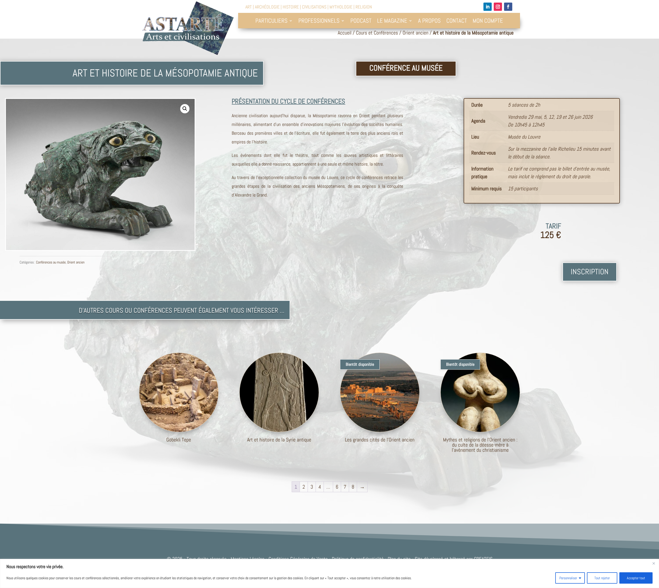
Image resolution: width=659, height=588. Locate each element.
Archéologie (267, 7)
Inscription (590, 272)
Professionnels (319, 21)
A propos (429, 21)
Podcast (360, 21)
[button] (184, 108)
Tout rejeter (602, 578)
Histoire (291, 7)
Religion (363, 7)
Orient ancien (415, 32)
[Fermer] (654, 563)
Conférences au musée (51, 262)
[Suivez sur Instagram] (498, 7)
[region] (329, 573)
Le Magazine (392, 21)
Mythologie (341, 7)
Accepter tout (636, 578)
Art (248, 7)
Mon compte (488, 21)
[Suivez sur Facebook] (508, 7)
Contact (456, 21)
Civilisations (314, 7)
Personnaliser (568, 578)
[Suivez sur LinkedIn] (487, 7)
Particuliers (271, 21)
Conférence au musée (406, 68)
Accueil (344, 32)
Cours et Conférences (377, 32)
